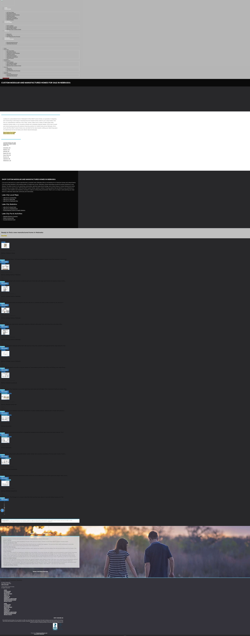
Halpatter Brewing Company (10, 216)
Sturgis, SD (6, 156)
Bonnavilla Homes (11, 13)
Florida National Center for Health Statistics (14, 210)
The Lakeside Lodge (12, 27)
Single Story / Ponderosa (8, 337)
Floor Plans (8, 9)
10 (4, 510)
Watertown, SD (7, 160)
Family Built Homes (11, 17)
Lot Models (7, 21)
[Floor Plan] (5, 247)
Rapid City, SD (7, 153)
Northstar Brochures (12, 43)
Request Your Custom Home (14, 29)
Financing (6, 72)
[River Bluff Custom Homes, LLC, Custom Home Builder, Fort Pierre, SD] (58, 626)
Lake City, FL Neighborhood (10, 208)
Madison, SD (6, 149)
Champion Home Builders (13, 14)
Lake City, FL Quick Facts (9, 207)
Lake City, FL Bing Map (9, 199)
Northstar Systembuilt (12, 18)
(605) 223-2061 (5, 584)
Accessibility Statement (39, 634)
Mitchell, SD (6, 151)
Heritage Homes (11, 16)
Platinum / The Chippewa (8, 380)
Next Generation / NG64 (7, 401)
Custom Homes (8, 22)
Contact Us (9, 35)
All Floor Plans (10, 12)
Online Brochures (9, 39)
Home (6, 7)
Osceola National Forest (9, 219)
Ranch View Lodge (11, 28)
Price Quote (4, 261)
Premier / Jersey (5, 423)
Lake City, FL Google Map (9, 197)
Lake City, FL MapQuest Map (10, 201)
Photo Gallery (10, 25)
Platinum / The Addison (7, 466)
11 (4, 511)
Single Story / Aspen (6, 272)
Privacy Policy (8, 601)
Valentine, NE (6, 158)
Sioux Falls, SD (7, 155)
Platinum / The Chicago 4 (8, 488)
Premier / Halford (6, 445)
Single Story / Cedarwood (8, 315)
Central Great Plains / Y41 (8, 250)
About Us (7, 30)
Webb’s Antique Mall (8, 218)
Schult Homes (10, 19)
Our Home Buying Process (13, 36)
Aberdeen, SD (6, 147)
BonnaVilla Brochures (12, 42)
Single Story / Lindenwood (8, 293)
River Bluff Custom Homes (11, 580)
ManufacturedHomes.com (41, 633)
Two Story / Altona (6, 358)
